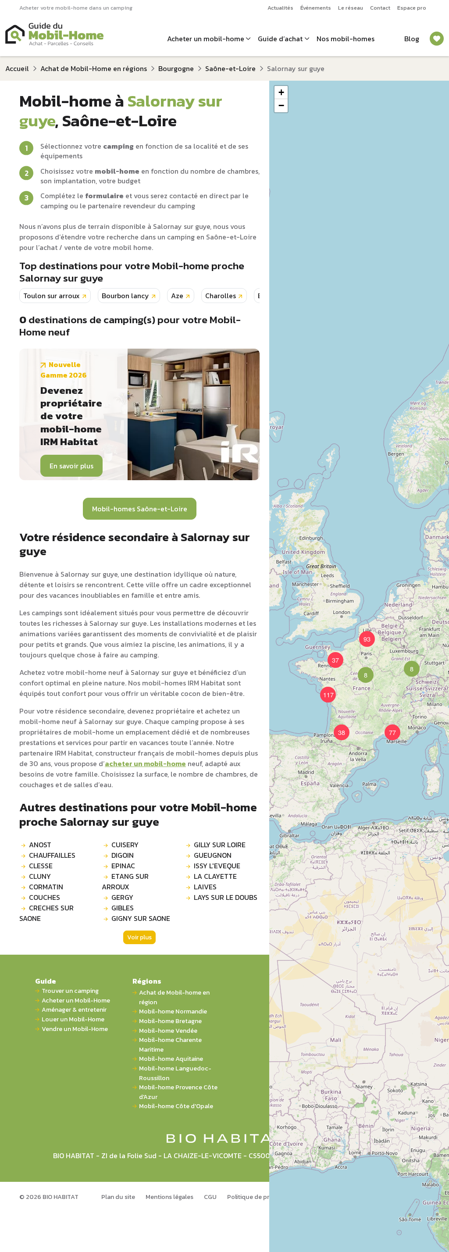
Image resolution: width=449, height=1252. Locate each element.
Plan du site (118, 1197)
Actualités (280, 8)
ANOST (40, 844)
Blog (411, 38)
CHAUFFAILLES (52, 855)
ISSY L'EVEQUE (217, 865)
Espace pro (411, 8)
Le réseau (350, 8)
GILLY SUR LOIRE (220, 844)
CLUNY (40, 876)
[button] (360, 669)
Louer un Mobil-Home (73, 1019)
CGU (210, 1197)
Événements (315, 8)
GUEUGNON (213, 855)
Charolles (220, 295)
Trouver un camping (70, 990)
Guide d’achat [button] (280, 38)
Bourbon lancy (125, 295)
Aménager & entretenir (74, 1009)
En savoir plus (71, 465)
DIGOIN (122, 855)
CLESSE (41, 865)
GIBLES (122, 907)
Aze (177, 295)
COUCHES (44, 897)
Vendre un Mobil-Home (75, 1029)
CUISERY (125, 844)
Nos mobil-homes (345, 38)
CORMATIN (46, 886)
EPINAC (123, 865)
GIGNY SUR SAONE (140, 918)
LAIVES (205, 886)
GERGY (122, 897)
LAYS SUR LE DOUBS (225, 897)
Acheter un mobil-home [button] (205, 38)
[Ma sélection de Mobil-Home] (437, 39)
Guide (45, 981)
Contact (380, 8)
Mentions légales (169, 1197)
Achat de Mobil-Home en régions (93, 68)
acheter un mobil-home (145, 763)
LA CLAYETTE (215, 876)
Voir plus (139, 937)
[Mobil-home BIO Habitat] (225, 1137)
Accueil (17, 68)
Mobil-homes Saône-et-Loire (139, 508)
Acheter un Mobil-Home (76, 1000)
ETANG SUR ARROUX (125, 881)
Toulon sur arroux (51, 295)
